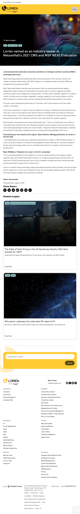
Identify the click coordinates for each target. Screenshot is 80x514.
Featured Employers (9, 397)
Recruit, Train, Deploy (48, 416)
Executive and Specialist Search (51, 397)
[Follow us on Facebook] (73, 383)
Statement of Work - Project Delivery (52, 413)
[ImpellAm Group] (14, 486)
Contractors (7, 394)
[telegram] (17, 190)
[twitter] (9, 190)
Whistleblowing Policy (48, 461)
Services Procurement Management (52, 411)
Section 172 (44, 474)
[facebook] (5, 190)
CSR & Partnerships (9, 458)
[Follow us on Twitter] (70, 383)
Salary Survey (45, 437)
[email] (26, 190)
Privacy (43, 471)
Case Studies (45, 429)
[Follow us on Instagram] (75, 383)
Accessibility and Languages (12, 2)
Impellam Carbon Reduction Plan (51, 455)
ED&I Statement (46, 469)
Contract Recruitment (48, 392)
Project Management (9, 426)
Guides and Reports (47, 426)
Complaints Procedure (48, 458)
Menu (74, 9)
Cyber (5, 432)
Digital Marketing (8, 440)
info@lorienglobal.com (54, 383)
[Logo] (11, 381)
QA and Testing (7, 445)
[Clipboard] (30, 190)
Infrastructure (7, 442)
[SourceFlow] (71, 486)
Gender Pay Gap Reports (48, 463)
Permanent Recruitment (48, 394)
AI (3, 423)
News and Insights (46, 423)
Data (4, 434)
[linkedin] (13, 190)
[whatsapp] (21, 190)
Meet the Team (7, 455)
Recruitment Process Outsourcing (51, 405)
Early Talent (44, 403)
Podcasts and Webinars (48, 434)
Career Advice (45, 432)
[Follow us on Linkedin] (67, 383)
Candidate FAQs (8, 400)
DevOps (5, 437)
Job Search (6, 392)
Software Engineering (10, 448)
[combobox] (40, 356)
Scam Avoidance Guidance (49, 477)
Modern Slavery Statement (49, 466)
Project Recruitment (47, 400)
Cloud (5, 429)
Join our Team (7, 461)
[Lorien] (10, 9)
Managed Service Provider (49, 408)
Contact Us (6, 463)
